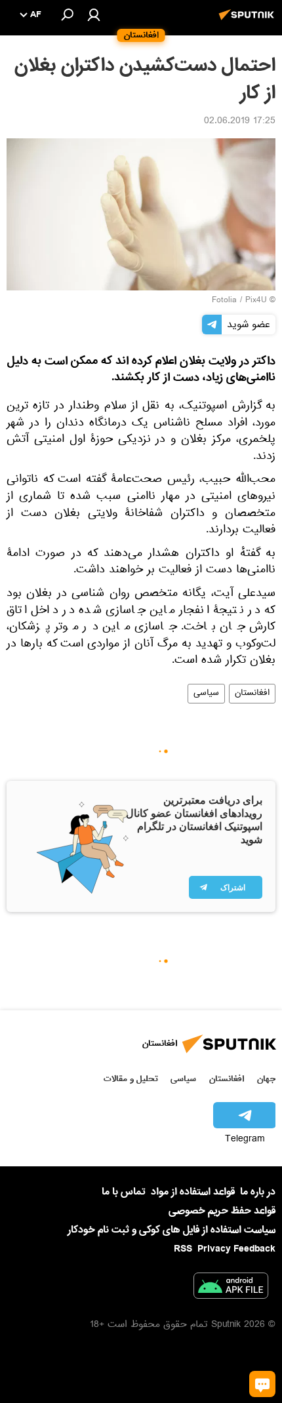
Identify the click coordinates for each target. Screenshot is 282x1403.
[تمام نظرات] (262, 1384)
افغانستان (252, 694)
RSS (183, 1249)
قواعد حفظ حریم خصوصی (222, 1211)
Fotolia (224, 301)
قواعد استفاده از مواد (193, 1192)
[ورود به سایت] (94, 14)
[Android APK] (230, 1288)
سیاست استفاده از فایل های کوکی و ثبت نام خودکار (171, 1230)
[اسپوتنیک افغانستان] (248, 21)
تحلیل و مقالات (131, 1078)
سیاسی (206, 694)
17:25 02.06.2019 (239, 122)
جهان (266, 1078)
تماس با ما (124, 1192)
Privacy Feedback (236, 1249)
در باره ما (257, 1192)
